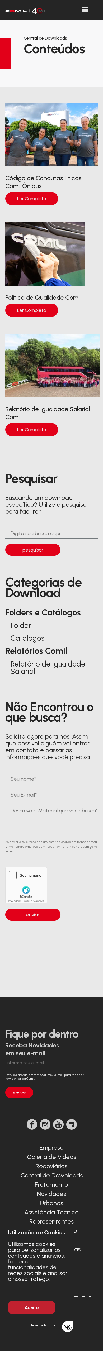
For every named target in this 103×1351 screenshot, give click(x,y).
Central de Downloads (52, 1175)
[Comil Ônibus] (25, 10)
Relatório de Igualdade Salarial (48, 667)
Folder (21, 625)
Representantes (51, 1221)
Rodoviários (51, 1166)
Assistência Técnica (51, 1212)
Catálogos (27, 638)
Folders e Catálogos (43, 612)
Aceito (32, 1307)
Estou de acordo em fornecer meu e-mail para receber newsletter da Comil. (44, 1076)
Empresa (52, 1147)
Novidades (51, 1193)
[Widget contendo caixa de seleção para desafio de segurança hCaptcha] (38, 885)
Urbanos (51, 1203)
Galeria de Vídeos (51, 1157)
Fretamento (51, 1184)
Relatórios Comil (36, 651)
